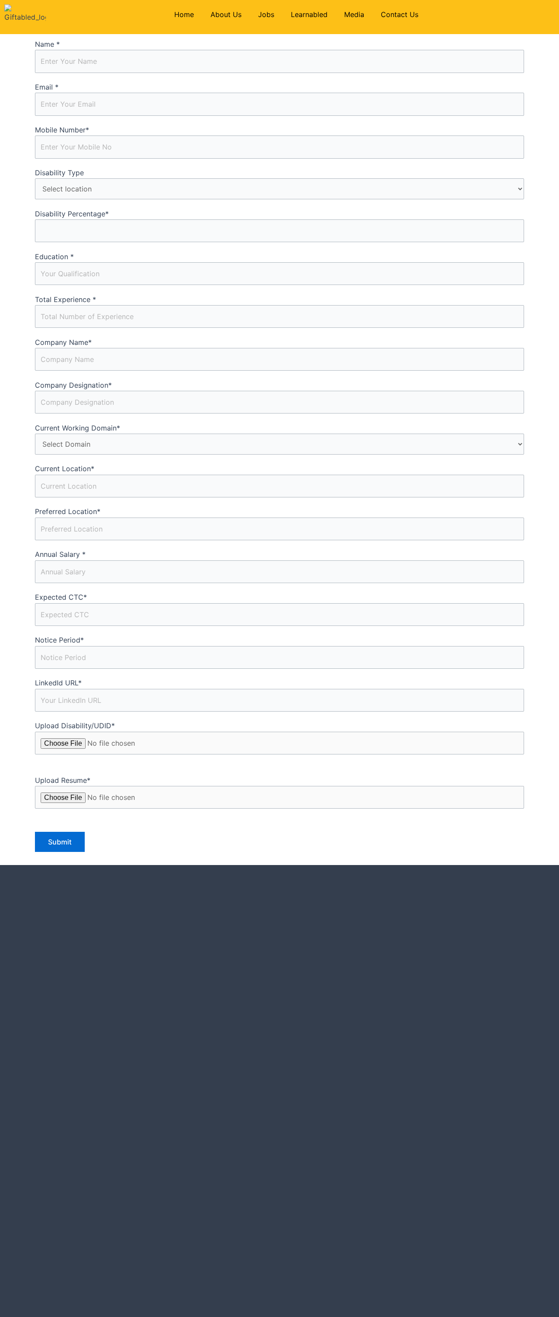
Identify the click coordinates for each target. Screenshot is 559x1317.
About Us (226, 14)
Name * (47, 44)
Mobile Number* (62, 129)
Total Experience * (65, 299)
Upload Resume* (62, 780)
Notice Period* (59, 640)
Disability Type (59, 172)
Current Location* (64, 468)
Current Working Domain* (77, 428)
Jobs (266, 14)
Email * (47, 87)
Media (354, 14)
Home (184, 14)
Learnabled (309, 14)
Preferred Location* (67, 511)
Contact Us (399, 14)
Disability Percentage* (72, 213)
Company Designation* (73, 385)
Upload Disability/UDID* (75, 725)
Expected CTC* (61, 597)
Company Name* (63, 342)
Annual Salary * (60, 554)
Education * (54, 256)
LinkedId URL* (58, 682)
